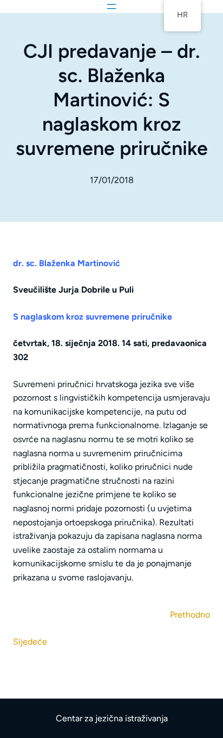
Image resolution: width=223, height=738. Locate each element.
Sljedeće (30, 642)
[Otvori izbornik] (111, 6)
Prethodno (190, 615)
